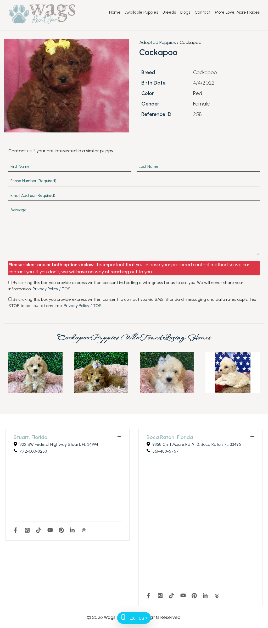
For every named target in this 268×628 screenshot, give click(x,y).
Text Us (135, 618)
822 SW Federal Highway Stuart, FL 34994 (58, 444)
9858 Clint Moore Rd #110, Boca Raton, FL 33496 (196, 444)
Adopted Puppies (157, 42)
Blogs (185, 12)
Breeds (169, 12)
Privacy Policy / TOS (51, 288)
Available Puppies (141, 12)
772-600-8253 (33, 451)
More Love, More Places (237, 12)
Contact (202, 12)
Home (115, 12)
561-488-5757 (165, 451)
